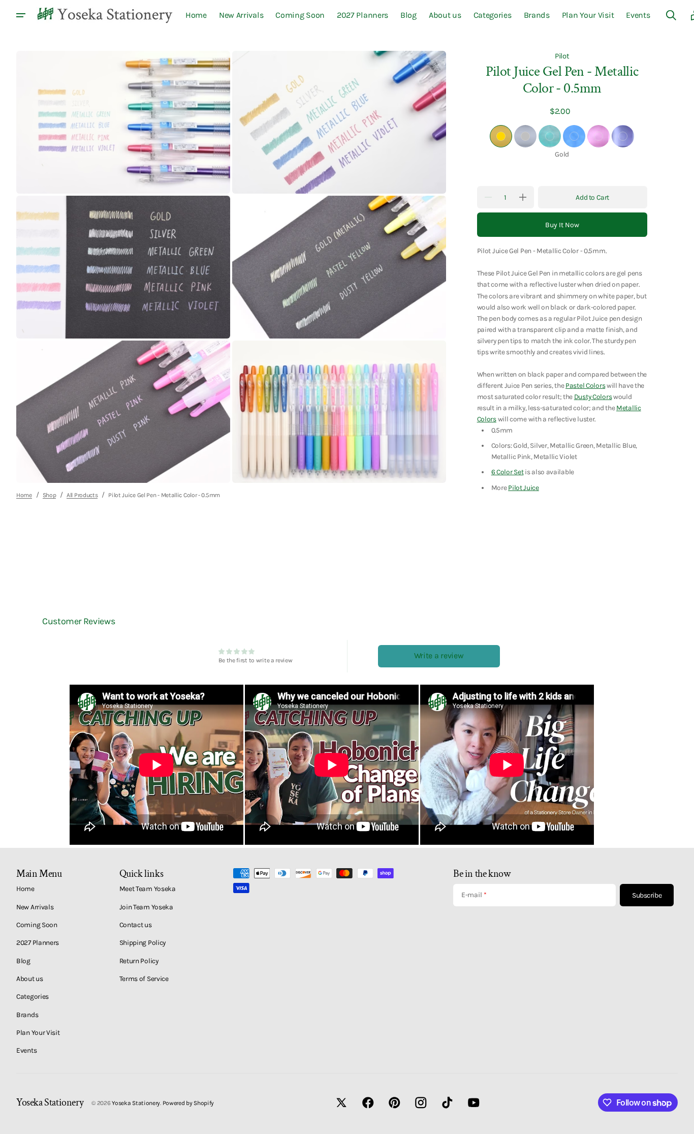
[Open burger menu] (21, 15)
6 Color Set (507, 472)
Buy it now (562, 225)
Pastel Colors (585, 385)
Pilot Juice (523, 487)
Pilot (562, 55)
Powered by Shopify (188, 1103)
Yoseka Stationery (136, 1103)
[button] (671, 15)
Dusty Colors (593, 396)
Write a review (439, 655)
